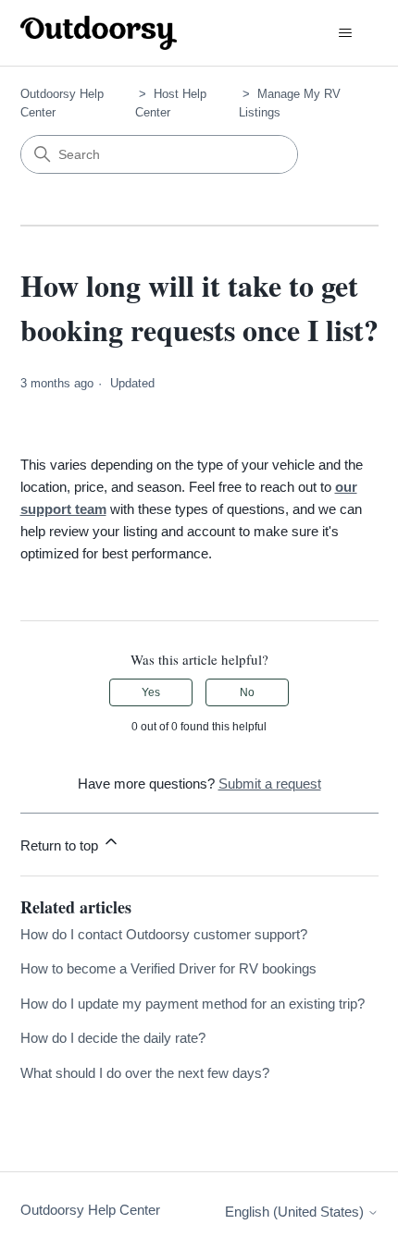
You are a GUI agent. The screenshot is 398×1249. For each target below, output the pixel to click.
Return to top (61, 845)
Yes (151, 692)
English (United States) (296, 1211)
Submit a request (269, 783)
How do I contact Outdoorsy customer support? (163, 934)
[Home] (99, 33)
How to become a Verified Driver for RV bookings (168, 968)
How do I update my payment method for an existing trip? (192, 1003)
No (247, 692)
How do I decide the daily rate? (112, 1038)
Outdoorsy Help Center (90, 1210)
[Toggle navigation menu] (346, 33)
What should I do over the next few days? (144, 1073)
